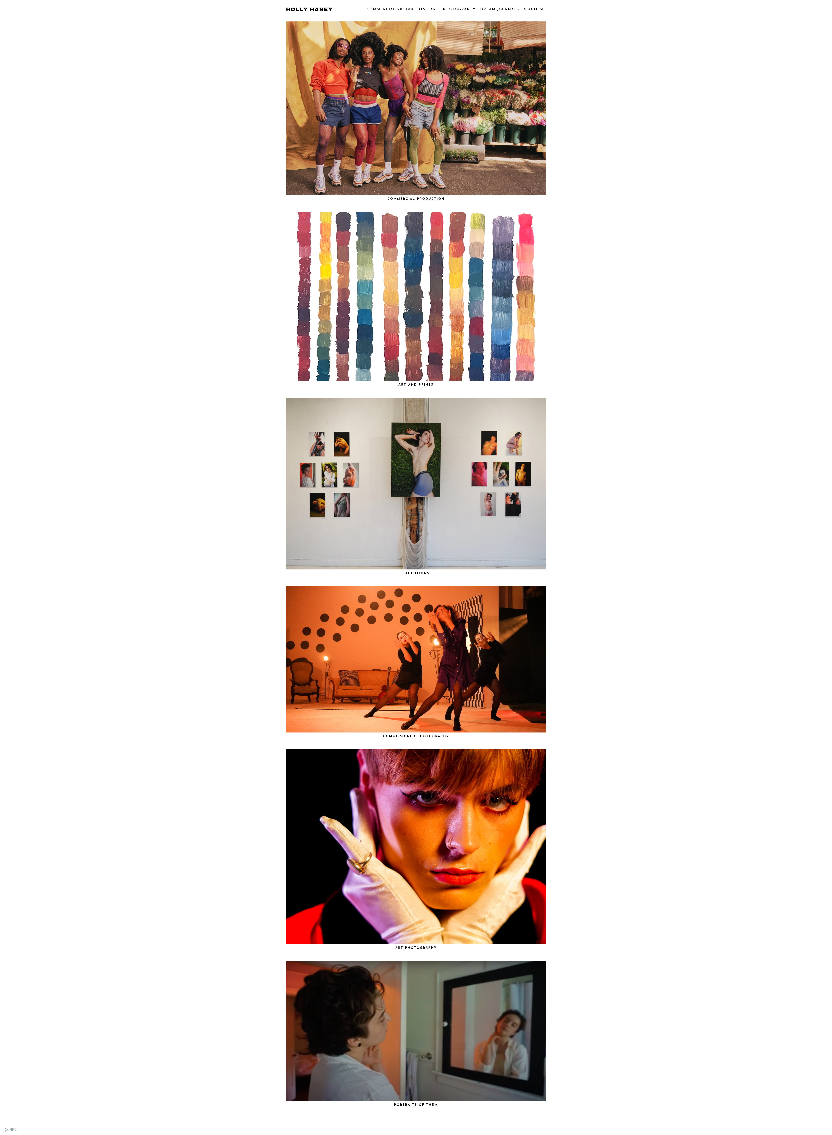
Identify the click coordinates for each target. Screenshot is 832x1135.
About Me (534, 9)
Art (434, 9)
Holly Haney (309, 9)
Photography (459, 9)
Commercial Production (396, 9)
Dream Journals (499, 9)
